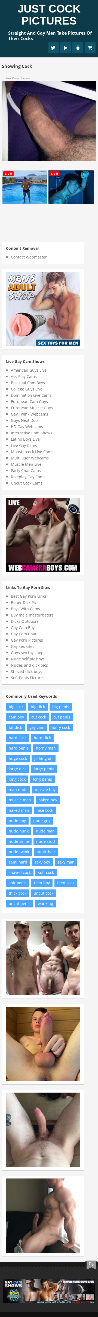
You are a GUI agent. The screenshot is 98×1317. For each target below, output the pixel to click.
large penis (44, 768)
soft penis (18, 882)
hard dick (42, 737)
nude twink (19, 851)
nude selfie (19, 841)
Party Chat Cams (26, 470)
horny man (46, 748)
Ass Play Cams (24, 376)
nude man (45, 831)
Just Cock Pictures (49, 15)
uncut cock (43, 893)
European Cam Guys (29, 401)
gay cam (36, 727)
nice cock (44, 810)
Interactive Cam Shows (31, 432)
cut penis (61, 717)
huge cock (18, 758)
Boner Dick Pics (25, 602)
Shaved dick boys (26, 671)
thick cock (17, 893)
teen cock (65, 882)
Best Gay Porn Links (29, 596)
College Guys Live (26, 389)
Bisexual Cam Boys (28, 382)
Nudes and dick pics (29, 665)
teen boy (42, 882)
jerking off (43, 758)
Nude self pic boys (28, 658)
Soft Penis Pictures (28, 677)
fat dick (15, 727)
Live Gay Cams (24, 445)
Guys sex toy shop (27, 652)
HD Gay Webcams (27, 426)
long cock (17, 779)
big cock (16, 706)
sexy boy (42, 862)
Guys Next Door (25, 420)
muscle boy (45, 789)
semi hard (18, 862)
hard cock (17, 737)
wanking (45, 903)
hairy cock (61, 727)
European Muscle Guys (32, 407)
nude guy (41, 820)
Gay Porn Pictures (27, 640)
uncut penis (19, 903)
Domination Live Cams (31, 395)
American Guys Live (29, 370)
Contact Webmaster (29, 257)
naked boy (47, 799)
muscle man (20, 799)
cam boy (16, 717)
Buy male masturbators (32, 615)
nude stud (45, 841)
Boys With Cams (25, 608)
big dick (38, 706)
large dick (17, 768)
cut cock (38, 717)
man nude (18, 789)
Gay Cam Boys (23, 627)
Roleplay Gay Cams (28, 476)
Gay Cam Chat (23, 633)
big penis (60, 706)
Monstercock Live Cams (32, 451)
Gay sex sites (22, 646)
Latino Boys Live (25, 439)
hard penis (19, 748)
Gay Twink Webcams (29, 414)
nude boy (17, 820)
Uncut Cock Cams (26, 483)
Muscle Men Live (26, 464)
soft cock (46, 872)
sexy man (66, 862)
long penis (42, 779)
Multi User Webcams (30, 458)
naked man (19, 810)
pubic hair (45, 851)
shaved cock (20, 872)
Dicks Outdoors (25, 621)
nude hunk (19, 831)
